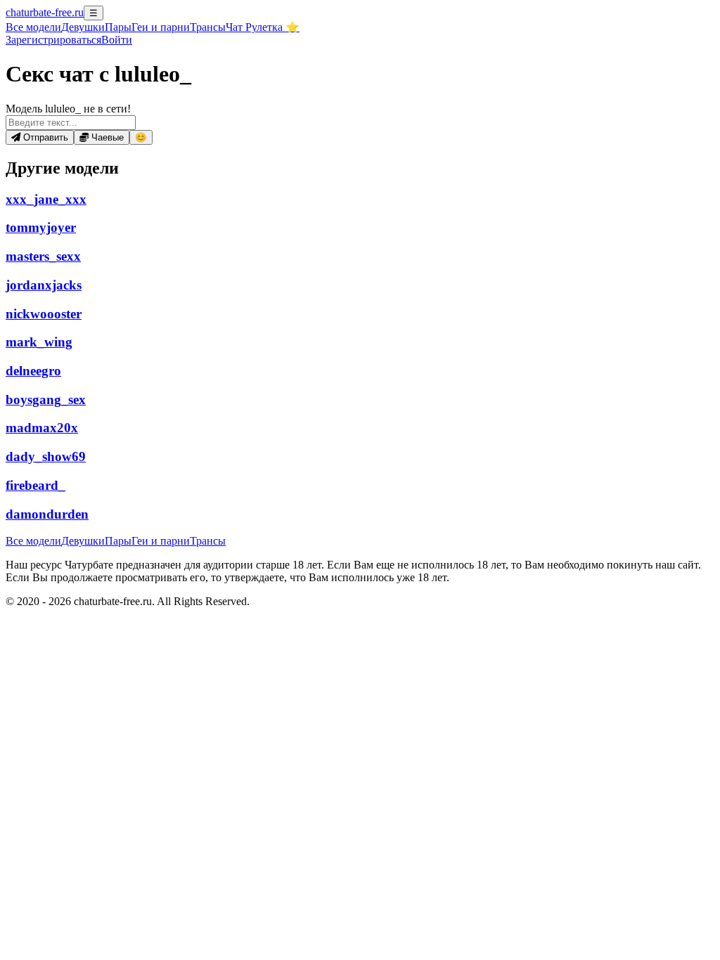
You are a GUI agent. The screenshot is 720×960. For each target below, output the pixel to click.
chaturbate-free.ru (45, 12)
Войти (116, 40)
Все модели (33, 541)
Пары (118, 27)
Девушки (83, 27)
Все (33, 27)
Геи (160, 27)
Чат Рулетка (263, 27)
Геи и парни (160, 541)
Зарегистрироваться (53, 40)
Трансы (208, 27)
